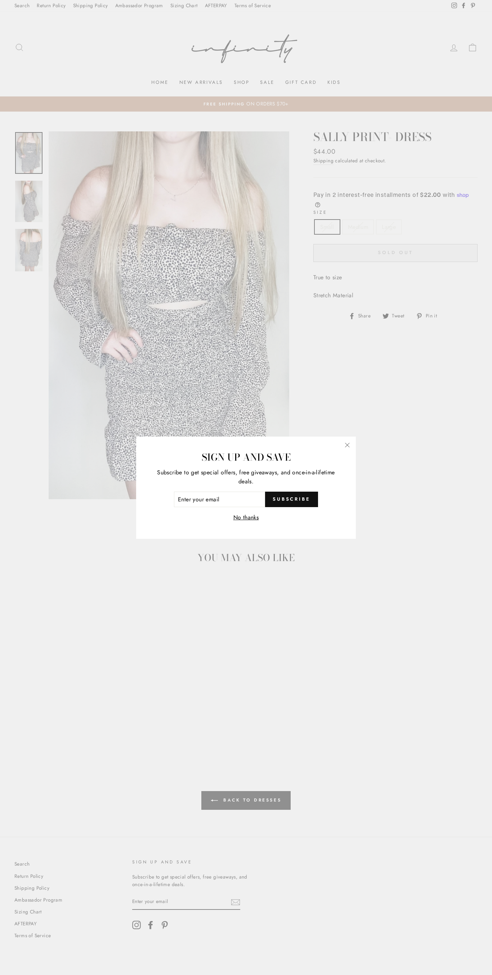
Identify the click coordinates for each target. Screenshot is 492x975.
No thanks (246, 517)
